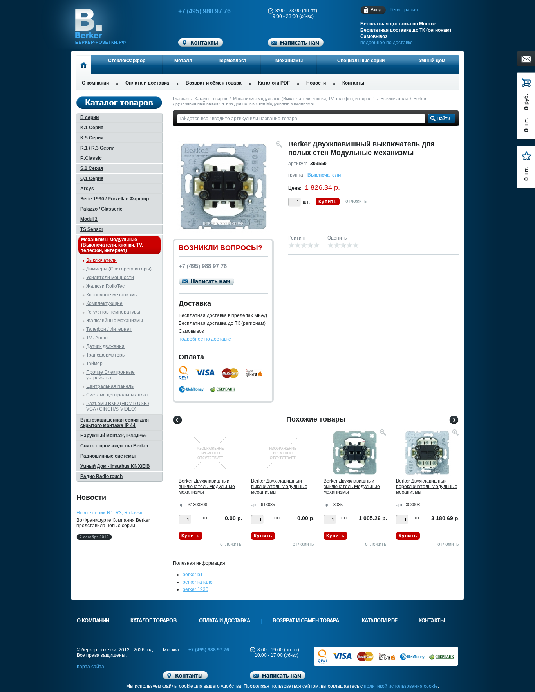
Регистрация (404, 10)
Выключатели (394, 98)
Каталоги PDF (274, 83)
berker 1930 (195, 589)
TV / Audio (97, 338)
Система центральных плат (117, 395)
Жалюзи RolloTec (105, 286)
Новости (316, 83)
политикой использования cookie (401, 686)
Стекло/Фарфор (126, 60)
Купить (327, 201)
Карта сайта (90, 666)
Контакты (353, 83)
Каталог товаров (211, 98)
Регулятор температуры (113, 312)
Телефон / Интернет (109, 329)
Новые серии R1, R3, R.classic (109, 512)
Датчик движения (105, 346)
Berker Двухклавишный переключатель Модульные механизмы (426, 486)
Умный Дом (432, 60)
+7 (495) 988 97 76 (204, 11)
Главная (181, 98)
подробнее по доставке (386, 42)
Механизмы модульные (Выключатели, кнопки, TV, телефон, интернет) (304, 98)
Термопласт (232, 60)
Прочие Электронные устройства (110, 374)
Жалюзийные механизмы (114, 320)
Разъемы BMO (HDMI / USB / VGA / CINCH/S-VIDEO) (117, 406)
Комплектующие (104, 303)
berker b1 (193, 574)
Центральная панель (110, 386)
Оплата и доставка (147, 83)
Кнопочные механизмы (112, 294)
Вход (376, 10)
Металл (183, 60)
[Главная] (83, 64)
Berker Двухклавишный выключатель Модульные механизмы (207, 486)
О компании (95, 83)
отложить (356, 201)
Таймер (94, 363)
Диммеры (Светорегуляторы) (119, 269)
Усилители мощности (110, 277)
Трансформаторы (106, 355)
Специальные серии (361, 60)
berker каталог (198, 582)
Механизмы (289, 60)
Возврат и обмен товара (214, 83)
